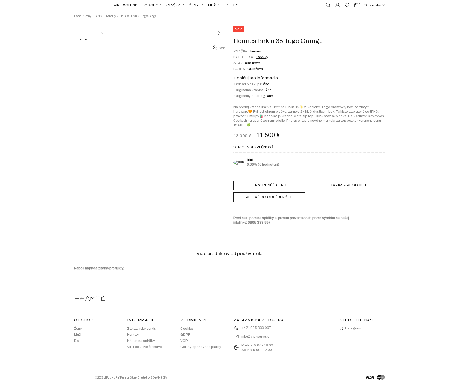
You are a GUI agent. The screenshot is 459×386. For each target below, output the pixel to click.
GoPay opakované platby (200, 347)
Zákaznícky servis (141, 328)
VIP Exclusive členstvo (144, 347)
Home (77, 16)
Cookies (187, 328)
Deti (77, 341)
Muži (77, 335)
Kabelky (111, 16)
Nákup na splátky (141, 341)
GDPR (185, 335)
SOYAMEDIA (159, 377)
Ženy (88, 16)
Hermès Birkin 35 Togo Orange (138, 16)
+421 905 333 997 (256, 328)
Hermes (255, 51)
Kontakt (133, 335)
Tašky (98, 16)
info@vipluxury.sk (255, 336)
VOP (184, 341)
